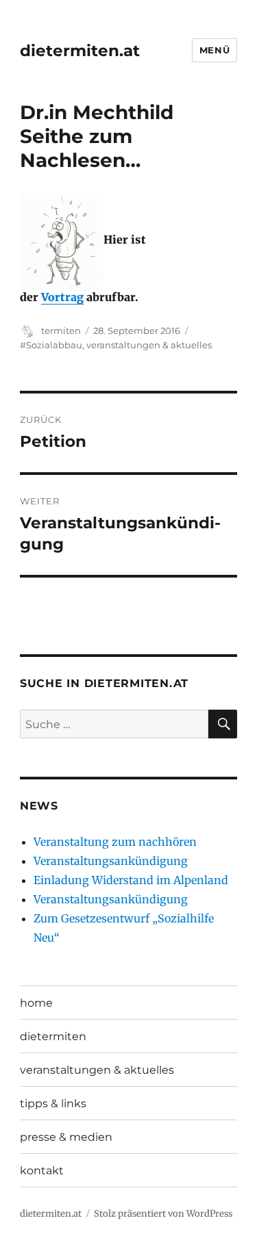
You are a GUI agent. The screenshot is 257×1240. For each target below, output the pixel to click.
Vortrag (62, 297)
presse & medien (66, 1137)
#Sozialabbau (51, 344)
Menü (214, 49)
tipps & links (53, 1103)
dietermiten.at (80, 50)
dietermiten (53, 1036)
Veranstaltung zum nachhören (115, 842)
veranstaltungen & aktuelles (149, 344)
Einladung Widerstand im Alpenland (131, 880)
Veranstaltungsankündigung (111, 861)
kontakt (42, 1170)
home (36, 1002)
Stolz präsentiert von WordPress (163, 1213)
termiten (61, 330)
